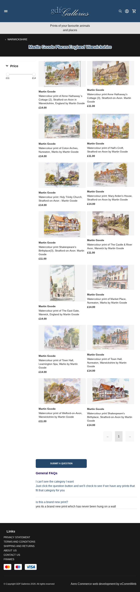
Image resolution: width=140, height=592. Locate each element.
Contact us (12, 554)
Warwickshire (17, 39)
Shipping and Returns (19, 546)
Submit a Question (61, 463)
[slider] (7, 74)
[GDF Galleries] (70, 11)
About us (10, 550)
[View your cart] (134, 11)
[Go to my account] (127, 11)
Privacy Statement (17, 537)
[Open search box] (120, 11)
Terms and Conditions (19, 541)
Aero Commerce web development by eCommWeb (103, 583)
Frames (9, 559)
